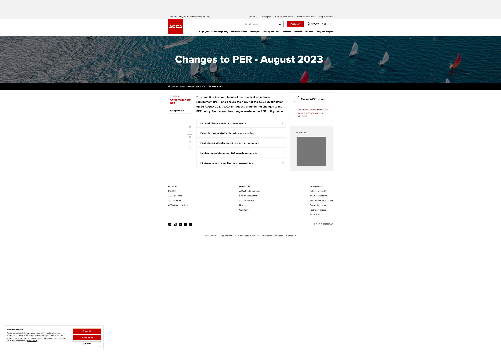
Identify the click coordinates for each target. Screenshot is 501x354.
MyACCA (172, 191)
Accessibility (210, 235)
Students (298, 32)
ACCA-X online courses (249, 191)
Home (171, 86)
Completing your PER (195, 86)
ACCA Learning (175, 196)
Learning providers (271, 32)
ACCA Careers (174, 200)
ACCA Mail (315, 214)
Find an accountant (248, 196)
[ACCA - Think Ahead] (175, 33)
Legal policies (225, 235)
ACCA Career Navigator (179, 205)
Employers (255, 32)
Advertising (267, 235)
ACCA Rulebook (246, 200)
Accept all (87, 331)
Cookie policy (32, 341)
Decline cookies (87, 337)
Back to (180, 100)
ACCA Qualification (318, 196)
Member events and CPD (321, 200)
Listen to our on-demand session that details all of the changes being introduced (313, 113)
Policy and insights (324, 32)
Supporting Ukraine (319, 205)
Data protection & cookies (247, 235)
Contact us (291, 235)
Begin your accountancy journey (213, 32)
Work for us (244, 210)
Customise (87, 344)
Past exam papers (318, 210)
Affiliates (309, 32)
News (241, 205)
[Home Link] (323, 224)
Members (286, 32)
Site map (279, 235)
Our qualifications (239, 32)
